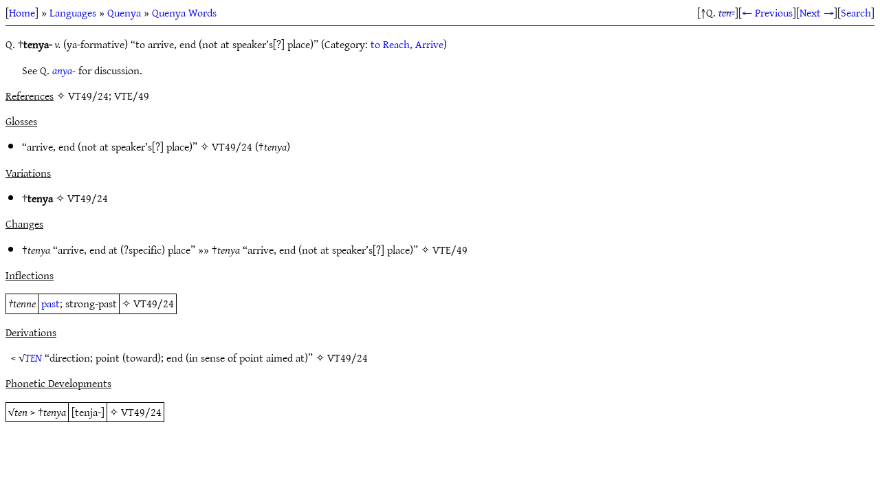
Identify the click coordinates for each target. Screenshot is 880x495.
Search (856, 12)
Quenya (124, 12)
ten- (726, 12)
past (50, 303)
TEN (33, 357)
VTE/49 (450, 249)
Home (22, 12)
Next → (817, 12)
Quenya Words (184, 12)
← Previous (767, 12)
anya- (64, 70)
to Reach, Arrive (407, 44)
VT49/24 (232, 146)
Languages (73, 12)
